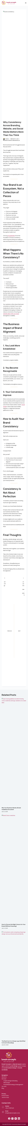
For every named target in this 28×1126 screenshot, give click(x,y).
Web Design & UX (16, 140)
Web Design (6, 1082)
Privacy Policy (5, 1095)
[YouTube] (16, 1118)
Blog (3, 1088)
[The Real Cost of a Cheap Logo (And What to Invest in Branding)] (14, 985)
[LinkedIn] (19, 1118)
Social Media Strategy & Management (13, 1084)
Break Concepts (22, 1124)
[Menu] (25, 3)
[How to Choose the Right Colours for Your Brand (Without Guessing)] (14, 868)
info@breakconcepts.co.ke (12, 1113)
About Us (4, 1077)
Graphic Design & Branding (10, 1081)
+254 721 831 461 (9, 1108)
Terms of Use (5, 1097)
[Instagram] (12, 1118)
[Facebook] (9, 1118)
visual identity (11, 235)
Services (4, 1079)
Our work (4, 1086)
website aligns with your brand (11, 314)
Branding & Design (7, 140)
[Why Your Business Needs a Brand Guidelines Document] (14, 751)
